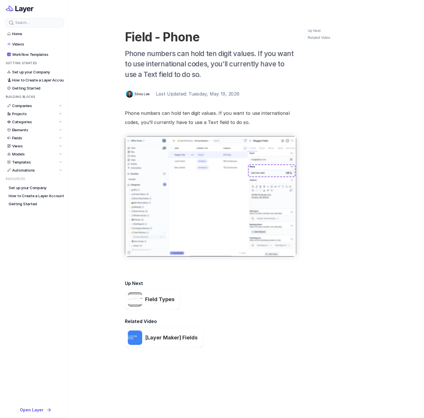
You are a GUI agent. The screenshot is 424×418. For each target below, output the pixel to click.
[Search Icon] (35, 22)
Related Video (319, 38)
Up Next (314, 31)
